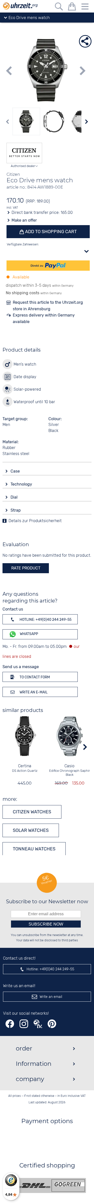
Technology (22, 484)
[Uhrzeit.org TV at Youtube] (38, 1023)
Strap (16, 510)
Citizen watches (32, 812)
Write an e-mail (33, 692)
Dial (15, 497)
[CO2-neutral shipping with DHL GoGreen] (51, 1185)
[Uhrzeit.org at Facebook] (10, 1023)
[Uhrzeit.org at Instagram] (24, 1023)
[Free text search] (59, 7)
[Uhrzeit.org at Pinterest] (52, 1023)
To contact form (34, 677)
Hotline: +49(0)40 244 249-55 (45, 620)
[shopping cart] (72, 7)
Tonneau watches (34, 849)
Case (16, 471)
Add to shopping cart (50, 231)
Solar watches (31, 830)
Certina (24, 766)
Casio (69, 766)
